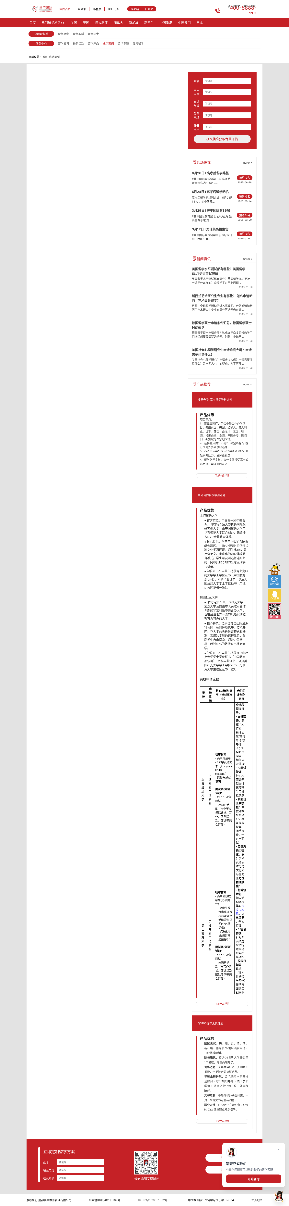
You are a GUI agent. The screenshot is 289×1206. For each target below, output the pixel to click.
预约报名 (244, 177)
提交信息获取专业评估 (222, 139)
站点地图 (256, 1200)
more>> (247, 162)
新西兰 (149, 23)
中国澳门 (184, 23)
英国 (86, 23)
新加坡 (133, 23)
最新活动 (78, 43)
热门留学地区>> (53, 23)
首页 (32, 23)
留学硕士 (93, 33)
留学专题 (123, 43)
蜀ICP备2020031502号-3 (154, 1200)
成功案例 (108, 43)
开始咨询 (254, 1179)
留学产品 (93, 43)
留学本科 (78, 33)
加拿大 (118, 23)
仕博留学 (138, 43)
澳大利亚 (101, 23)
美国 (74, 23)
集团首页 (65, 9)
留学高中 (63, 33)
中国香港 (166, 23)
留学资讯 (63, 43)
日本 (200, 23)
